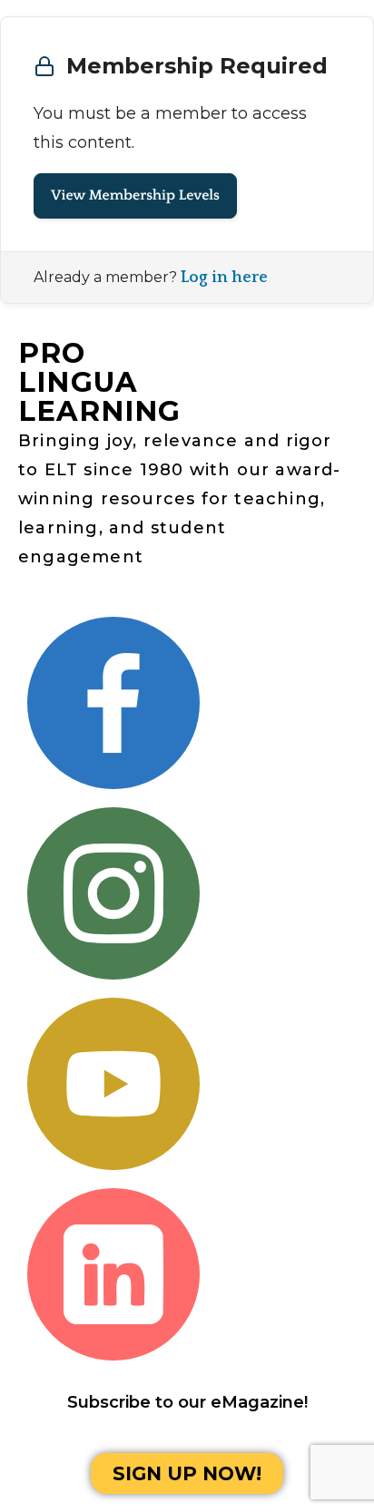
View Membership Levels (135, 196)
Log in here (224, 277)
